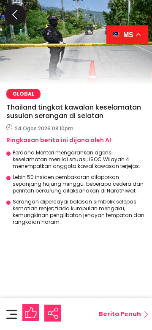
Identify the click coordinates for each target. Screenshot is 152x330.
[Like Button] (30, 312)
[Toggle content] (11, 314)
